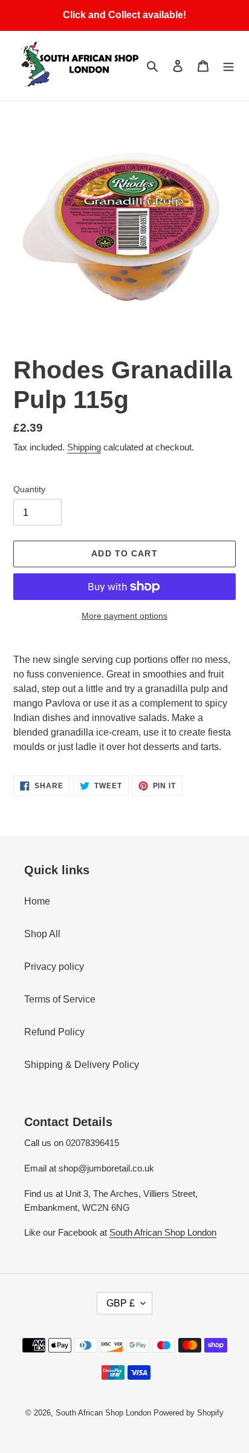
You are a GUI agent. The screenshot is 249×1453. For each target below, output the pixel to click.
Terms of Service (59, 999)
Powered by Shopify (189, 1412)
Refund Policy (54, 1032)
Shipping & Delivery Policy (81, 1064)
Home (37, 901)
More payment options (124, 616)
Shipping (84, 447)
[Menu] (228, 65)
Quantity (29, 489)
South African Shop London (162, 1232)
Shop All (42, 934)
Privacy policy (54, 966)
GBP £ (120, 1303)
